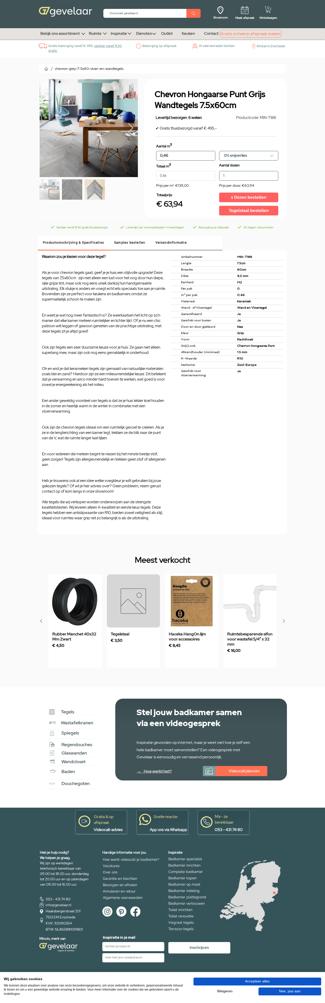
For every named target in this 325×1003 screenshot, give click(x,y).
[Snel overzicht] (75, 601)
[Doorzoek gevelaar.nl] (193, 13)
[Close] (274, 892)
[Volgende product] (284, 621)
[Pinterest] (121, 911)
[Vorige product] (41, 621)
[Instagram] (107, 911)
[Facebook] (135, 911)
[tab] (73, 243)
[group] (162, 621)
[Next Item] (131, 128)
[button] (268, 9)
